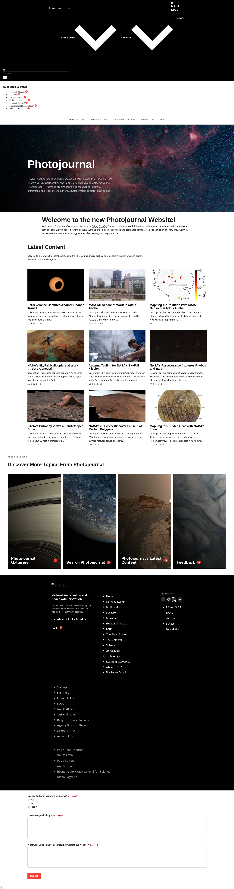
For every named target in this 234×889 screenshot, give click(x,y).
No (32, 803)
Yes (32, 799)
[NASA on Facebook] (163, 599)
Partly (34, 807)
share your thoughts (101, 233)
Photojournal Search (98, 120)
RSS (154, 120)
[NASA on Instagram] (168, 599)
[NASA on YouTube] (180, 599)
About (162, 120)
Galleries (131, 120)
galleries (85, 230)
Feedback (144, 120)
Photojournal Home (77, 120)
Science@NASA (99, 226)
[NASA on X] (174, 599)
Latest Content (117, 120)
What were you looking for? (45, 815)
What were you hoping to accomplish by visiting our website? (62, 845)
